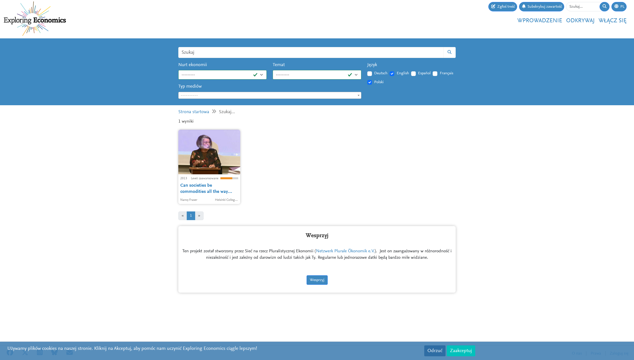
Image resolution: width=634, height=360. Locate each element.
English (403, 73)
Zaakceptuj (461, 350)
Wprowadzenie (539, 21)
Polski (379, 82)
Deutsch (381, 73)
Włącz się (613, 21)
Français (446, 73)
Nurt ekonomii (192, 65)
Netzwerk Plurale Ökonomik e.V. (345, 251)
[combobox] (269, 95)
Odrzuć (434, 350)
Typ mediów (190, 86)
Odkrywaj (580, 21)
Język (372, 65)
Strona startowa (193, 112)
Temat (279, 65)
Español (424, 73)
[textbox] (270, 95)
